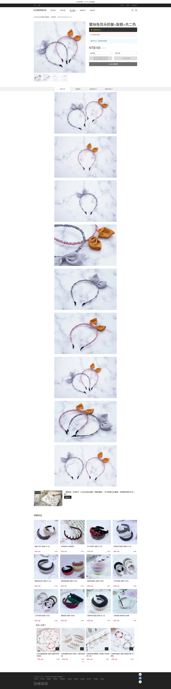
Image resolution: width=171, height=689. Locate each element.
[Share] (140, 678)
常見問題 (95, 679)
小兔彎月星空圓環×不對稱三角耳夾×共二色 (98, 655)
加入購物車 (114, 64)
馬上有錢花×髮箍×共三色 (94, 546)
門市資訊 (36, 679)
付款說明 (69, 679)
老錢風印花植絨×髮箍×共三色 (122, 546)
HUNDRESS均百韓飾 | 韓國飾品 (41, 17)
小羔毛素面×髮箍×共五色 (42, 615)
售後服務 (82, 679)
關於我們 (89, 679)
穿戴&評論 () (109, 89)
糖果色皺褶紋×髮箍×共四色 (95, 581)
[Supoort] (140, 674)
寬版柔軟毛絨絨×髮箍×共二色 (96, 615)
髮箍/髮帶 (53, 17)
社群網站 (102, 679)
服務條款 (49, 679)
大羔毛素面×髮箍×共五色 (121, 581)
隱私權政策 (62, 679)
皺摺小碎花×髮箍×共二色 (42, 546)
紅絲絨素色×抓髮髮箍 (67, 546)
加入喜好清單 (126, 58)
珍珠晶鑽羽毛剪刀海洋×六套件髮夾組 (73, 655)
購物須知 (55, 679)
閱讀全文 (67, 497)
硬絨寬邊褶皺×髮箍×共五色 (69, 581)
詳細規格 (77, 89)
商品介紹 (62, 89)
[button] (37, 47)
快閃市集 (42, 679)
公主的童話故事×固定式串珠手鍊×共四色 (48, 655)
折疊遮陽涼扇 (97, 30)
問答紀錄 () (93, 89)
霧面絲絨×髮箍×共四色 (68, 615)
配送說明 (76, 679)
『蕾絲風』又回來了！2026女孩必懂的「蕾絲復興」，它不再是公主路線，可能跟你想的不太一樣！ (99, 493)
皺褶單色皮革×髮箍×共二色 (43, 581)
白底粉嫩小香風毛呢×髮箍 (121, 615)
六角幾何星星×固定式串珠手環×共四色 (122, 655)
